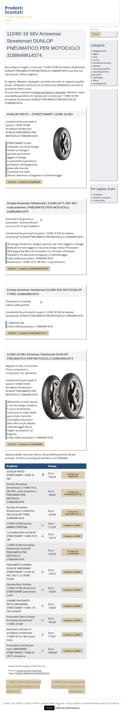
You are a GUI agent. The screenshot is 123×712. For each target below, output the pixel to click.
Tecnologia (98, 77)
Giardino (97, 66)
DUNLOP (18, 673)
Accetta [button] (49, 707)
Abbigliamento (99, 51)
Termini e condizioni (102, 197)
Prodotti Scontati (14, 10)
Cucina (96, 60)
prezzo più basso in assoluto (49, 92)
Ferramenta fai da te (102, 63)
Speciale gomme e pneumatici (29, 670)
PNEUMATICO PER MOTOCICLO (36, 673)
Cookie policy (99, 200)
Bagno (96, 54)
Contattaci (97, 194)
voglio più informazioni (67, 707)
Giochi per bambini (101, 69)
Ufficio (96, 80)
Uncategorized (99, 83)
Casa (95, 57)
